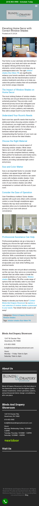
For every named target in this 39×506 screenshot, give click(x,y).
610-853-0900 (9, 344)
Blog (26, 495)
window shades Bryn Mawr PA (19, 321)
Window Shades (9, 318)
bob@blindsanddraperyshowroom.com (18, 348)
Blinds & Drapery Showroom (19, 14)
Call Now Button (5, 501)
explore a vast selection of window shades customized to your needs (19, 305)
